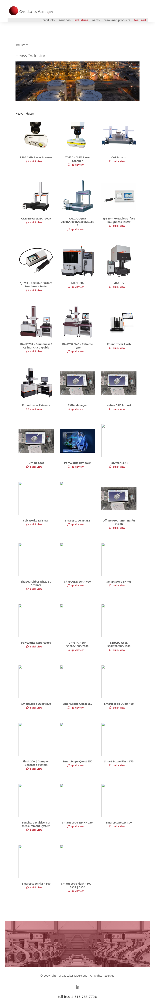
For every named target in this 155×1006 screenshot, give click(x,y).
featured (140, 20)
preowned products (117, 20)
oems (96, 20)
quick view (36, 161)
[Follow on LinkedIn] (77, 987)
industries (81, 20)
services (65, 20)
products (49, 20)
